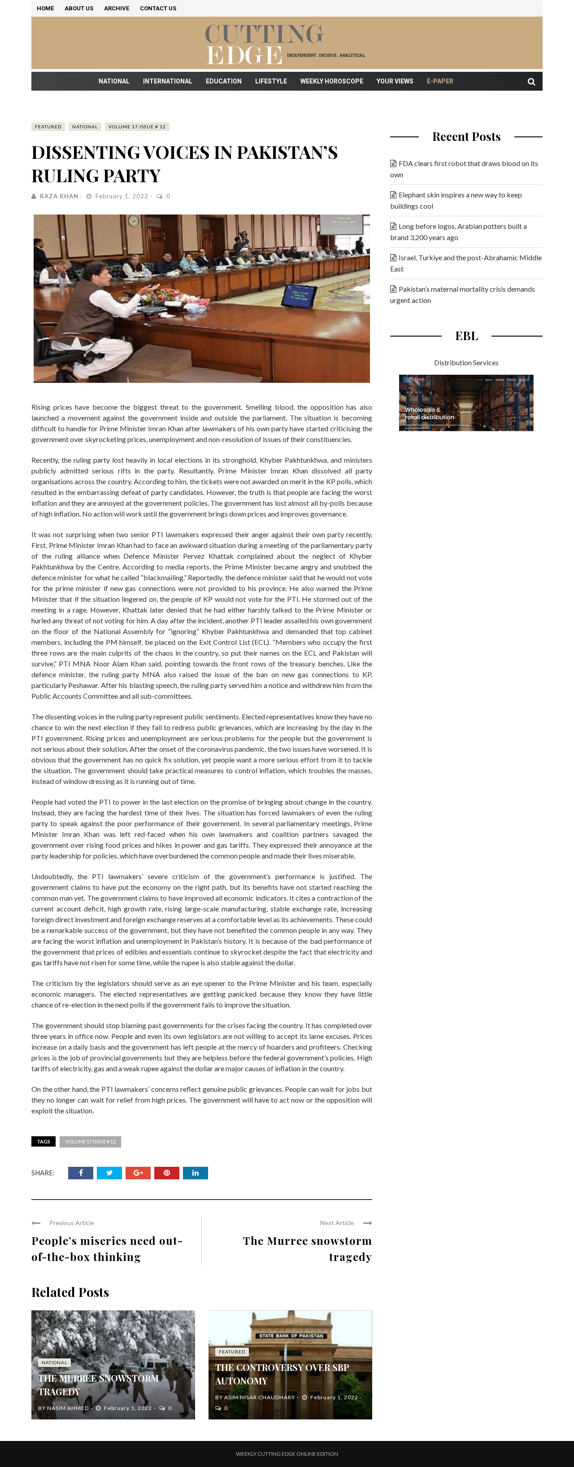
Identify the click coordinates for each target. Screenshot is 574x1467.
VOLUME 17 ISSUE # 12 (137, 126)
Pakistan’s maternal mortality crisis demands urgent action (462, 294)
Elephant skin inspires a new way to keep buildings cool (456, 200)
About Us (79, 8)
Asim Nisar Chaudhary (259, 1397)
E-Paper (440, 81)
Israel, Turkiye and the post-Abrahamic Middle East (466, 263)
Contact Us (158, 8)
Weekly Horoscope (331, 81)
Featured (48, 126)
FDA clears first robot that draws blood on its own (464, 169)
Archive (116, 8)
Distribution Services (466, 362)
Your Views (395, 81)
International (167, 81)
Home (45, 8)
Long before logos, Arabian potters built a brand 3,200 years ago (458, 231)
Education (224, 81)
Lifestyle (271, 81)
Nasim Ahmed (68, 1408)
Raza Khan (59, 196)
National (114, 81)
